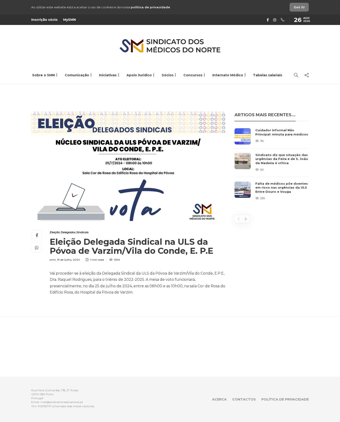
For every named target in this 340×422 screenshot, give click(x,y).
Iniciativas (108, 75)
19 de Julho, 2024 (68, 259)
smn (53, 259)
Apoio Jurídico (139, 75)
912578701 (45, 406)
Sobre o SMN (43, 75)
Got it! (299, 7)
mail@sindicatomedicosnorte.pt (61, 402)
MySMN (69, 20)
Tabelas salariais (267, 75)
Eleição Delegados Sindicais (69, 232)
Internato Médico (227, 75)
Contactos (244, 399)
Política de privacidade (285, 399)
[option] (272, 164)
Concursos (192, 75)
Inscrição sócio (44, 20)
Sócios (167, 75)
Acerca (219, 399)
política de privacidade (150, 7)
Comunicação (77, 75)
